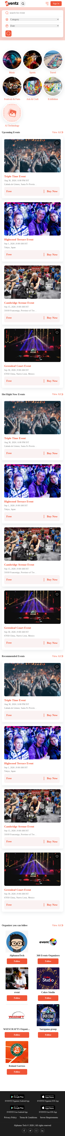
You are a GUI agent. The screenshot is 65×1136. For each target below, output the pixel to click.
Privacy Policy (10, 1117)
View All (56, 132)
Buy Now (52, 191)
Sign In (56, 3)
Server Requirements (49, 1117)
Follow (17, 961)
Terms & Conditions (28, 1117)
